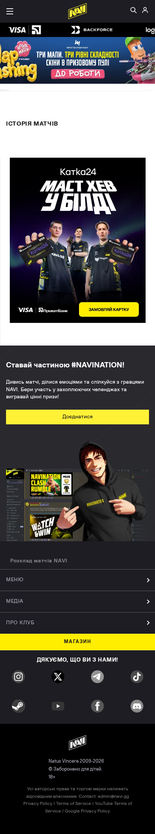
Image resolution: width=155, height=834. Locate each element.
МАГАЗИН (77, 641)
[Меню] (10, 11)
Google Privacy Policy (87, 811)
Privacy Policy (37, 803)
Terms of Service (73, 803)
